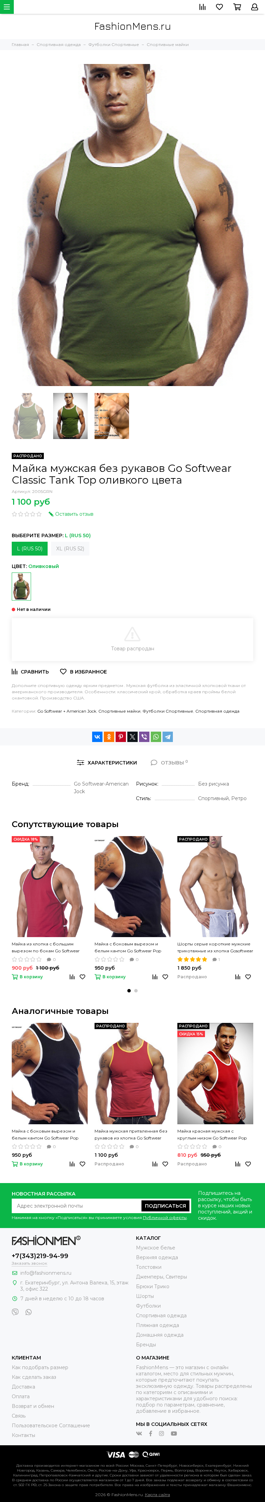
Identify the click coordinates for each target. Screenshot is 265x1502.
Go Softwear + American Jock (66, 711)
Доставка (23, 1387)
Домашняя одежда (160, 1335)
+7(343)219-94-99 (40, 1256)
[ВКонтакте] (97, 737)
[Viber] (144, 737)
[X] (132, 737)
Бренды (146, 1344)
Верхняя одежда (157, 1257)
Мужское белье (155, 1248)
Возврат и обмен (33, 1406)
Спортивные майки (119, 711)
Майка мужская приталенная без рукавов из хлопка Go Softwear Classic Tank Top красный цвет (131, 1135)
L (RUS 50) (29, 549)
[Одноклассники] (109, 737)
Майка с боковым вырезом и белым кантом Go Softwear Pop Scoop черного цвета (128, 947)
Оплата (21, 1396)
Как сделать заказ (34, 1377)
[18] (21, 587)
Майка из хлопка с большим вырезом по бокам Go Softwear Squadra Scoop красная (46, 947)
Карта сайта (157, 1494)
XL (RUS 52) (70, 549)
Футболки (148, 1306)
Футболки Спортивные (168, 711)
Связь (19, 1416)
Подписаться (165, 1206)
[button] (129, 990)
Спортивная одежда (217, 711)
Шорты (145, 1296)
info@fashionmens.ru (45, 1273)
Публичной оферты (165, 1217)
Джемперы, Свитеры (161, 1277)
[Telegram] (168, 737)
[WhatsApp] (156, 737)
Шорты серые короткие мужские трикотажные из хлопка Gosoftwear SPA (215, 947)
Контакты (23, 1435)
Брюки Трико (152, 1286)
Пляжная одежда (157, 1325)
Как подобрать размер (40, 1367)
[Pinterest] (121, 737)
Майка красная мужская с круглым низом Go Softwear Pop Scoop (212, 1135)
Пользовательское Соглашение (51, 1425)
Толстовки (148, 1267)
